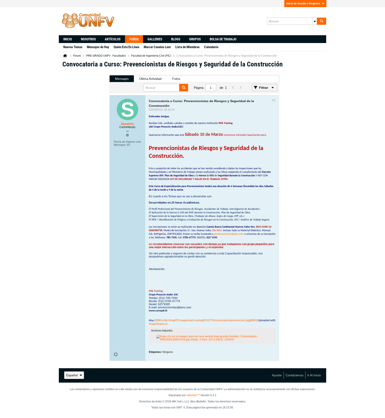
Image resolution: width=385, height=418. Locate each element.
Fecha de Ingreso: (125, 141)
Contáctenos (294, 375)
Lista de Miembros (187, 47)
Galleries (154, 39)
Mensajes (122, 78)
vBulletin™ (193, 395)
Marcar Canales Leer (157, 47)
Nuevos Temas (72, 47)
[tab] (122, 78)
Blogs (175, 39)
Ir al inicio (314, 375)
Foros (134, 39)
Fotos (176, 78)
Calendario (211, 47)
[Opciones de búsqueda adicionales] (314, 21)
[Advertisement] (84, 138)
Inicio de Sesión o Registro (303, 3)
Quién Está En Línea (126, 47)
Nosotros (88, 39)
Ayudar (277, 375)
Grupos (195, 39)
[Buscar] (321, 21)
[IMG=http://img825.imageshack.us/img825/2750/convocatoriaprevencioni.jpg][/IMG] (206, 320)
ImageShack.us (158, 323)
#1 (273, 100)
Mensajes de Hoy (98, 47)
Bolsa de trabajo (223, 39)
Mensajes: (120, 144)
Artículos (113, 39)
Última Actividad (150, 78)
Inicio (67, 39)
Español (72, 375)
